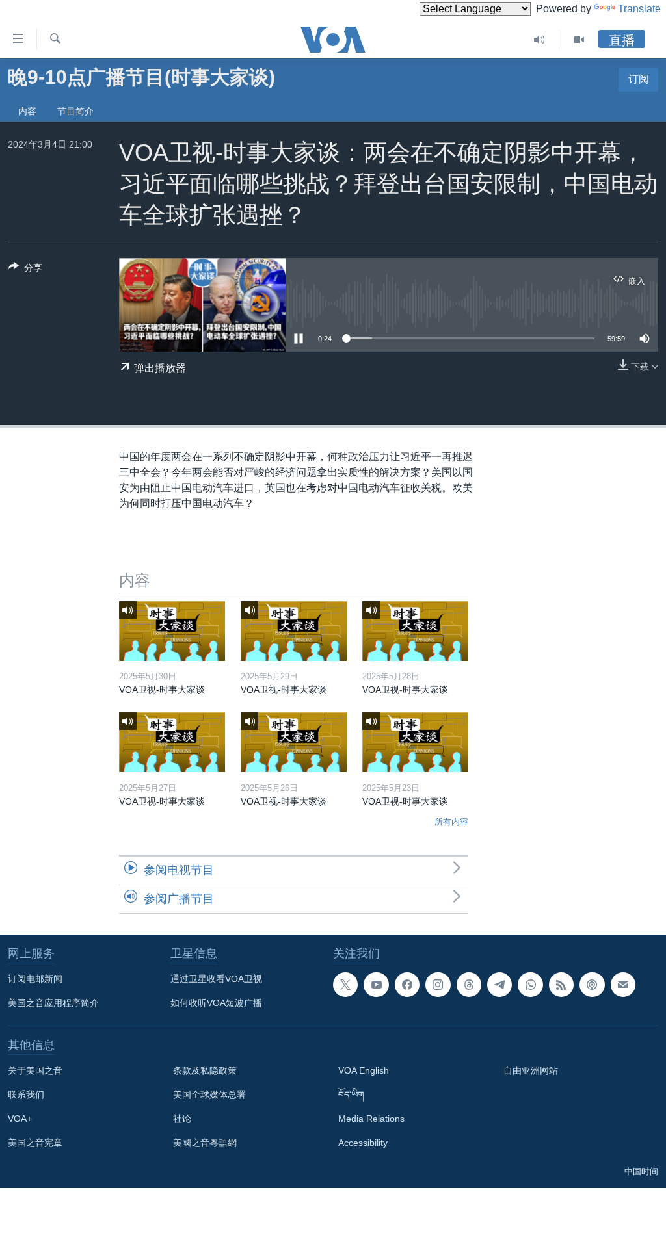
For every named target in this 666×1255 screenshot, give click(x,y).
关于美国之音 (35, 1070)
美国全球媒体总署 (209, 1094)
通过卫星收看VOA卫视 (216, 979)
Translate (639, 8)
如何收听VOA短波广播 (216, 1003)
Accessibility (363, 1142)
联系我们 (26, 1094)
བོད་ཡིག (351, 1094)
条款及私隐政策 (205, 1070)
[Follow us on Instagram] (437, 984)
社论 (182, 1118)
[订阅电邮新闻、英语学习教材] (623, 984)
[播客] (591, 984)
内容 (27, 111)
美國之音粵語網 (205, 1142)
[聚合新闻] (561, 984)
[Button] (25, 270)
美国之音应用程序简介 (53, 1003)
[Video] (578, 39)
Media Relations (371, 1118)
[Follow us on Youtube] (376, 984)
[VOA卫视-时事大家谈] (172, 631)
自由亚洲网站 (530, 1070)
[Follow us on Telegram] (499, 984)
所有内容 (451, 822)
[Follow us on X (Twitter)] (345, 984)
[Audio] (539, 39)
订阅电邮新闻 (35, 979)
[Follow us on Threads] (469, 984)
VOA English (363, 1070)
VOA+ (20, 1118)
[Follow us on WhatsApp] (530, 984)
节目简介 (75, 111)
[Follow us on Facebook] (407, 984)
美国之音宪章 (35, 1142)
